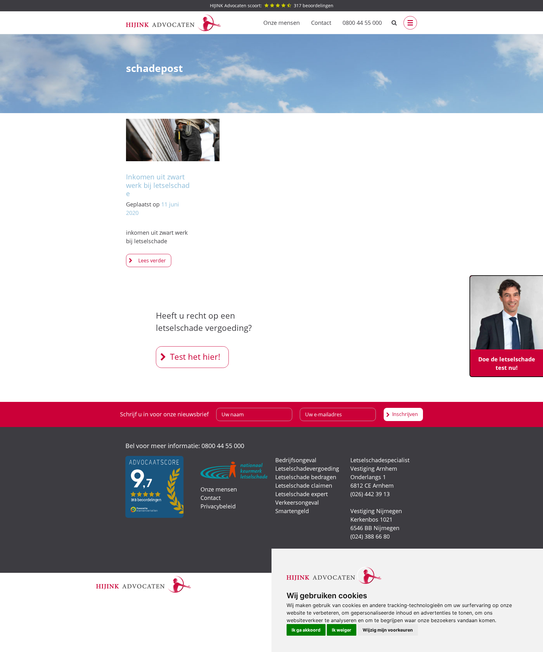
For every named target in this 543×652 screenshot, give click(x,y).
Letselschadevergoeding (307, 468)
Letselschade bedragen (305, 477)
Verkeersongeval (297, 502)
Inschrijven (405, 414)
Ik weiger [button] (341, 630)
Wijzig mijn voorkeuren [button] (388, 630)
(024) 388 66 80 (370, 536)
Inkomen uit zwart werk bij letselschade (157, 185)
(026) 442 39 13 (370, 494)
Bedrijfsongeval (295, 460)
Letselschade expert (301, 494)
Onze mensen (281, 22)
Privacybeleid (218, 506)
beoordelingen (271, 5)
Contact (321, 22)
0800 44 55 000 (362, 22)
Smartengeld (292, 511)
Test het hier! (195, 356)
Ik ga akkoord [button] (306, 630)
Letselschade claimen (303, 485)
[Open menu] (410, 23)
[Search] (394, 23)
